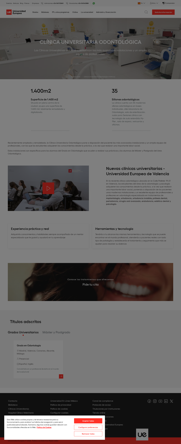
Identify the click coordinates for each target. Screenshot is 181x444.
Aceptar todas (88, 421)
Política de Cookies (44, 427)
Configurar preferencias (88, 427)
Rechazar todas (88, 434)
